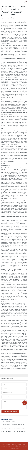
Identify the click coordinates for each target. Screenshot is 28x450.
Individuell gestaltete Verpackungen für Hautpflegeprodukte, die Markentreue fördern (8, 431)
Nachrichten (7, 421)
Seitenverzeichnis (21, 446)
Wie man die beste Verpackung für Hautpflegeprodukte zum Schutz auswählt (8, 428)
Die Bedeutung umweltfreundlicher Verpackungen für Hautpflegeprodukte (21, 428)
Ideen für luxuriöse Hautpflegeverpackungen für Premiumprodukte (21, 431)
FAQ (3, 421)
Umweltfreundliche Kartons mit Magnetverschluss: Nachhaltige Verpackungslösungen (21, 425)
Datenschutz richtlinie (14, 448)
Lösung (13, 421)
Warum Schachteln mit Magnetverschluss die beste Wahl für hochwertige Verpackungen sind (13, 424)
